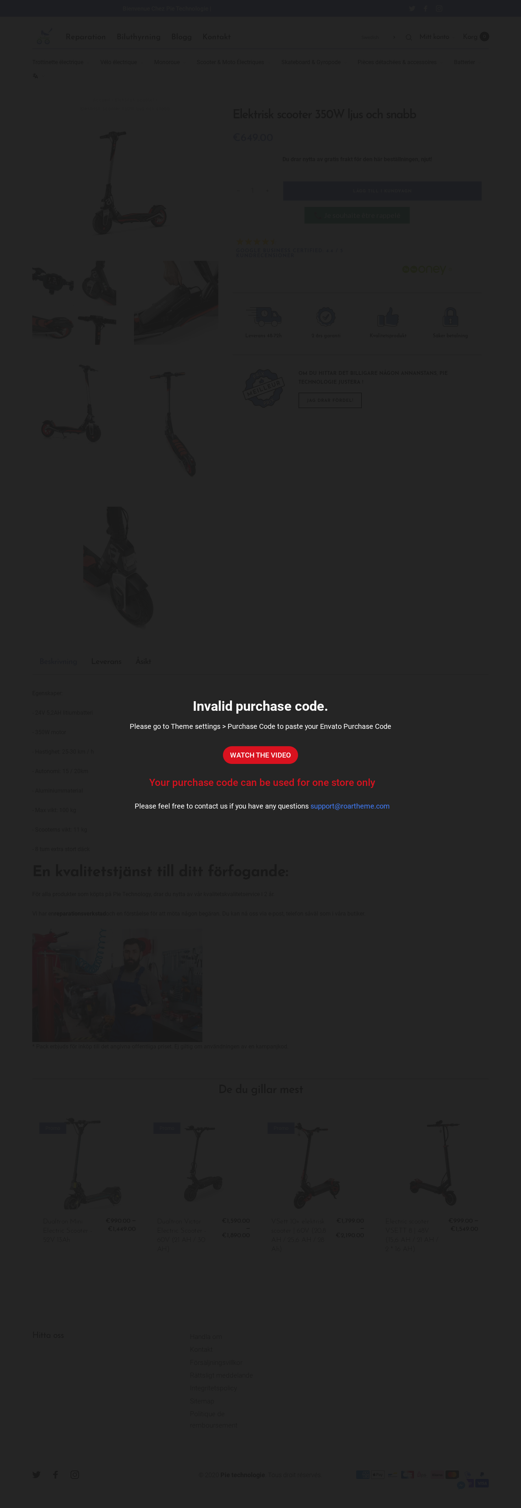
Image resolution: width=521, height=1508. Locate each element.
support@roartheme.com (350, 806)
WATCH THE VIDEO (260, 755)
